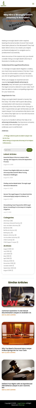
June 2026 (7, 254)
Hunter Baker (12, 21)
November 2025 (8, 263)
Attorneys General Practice (12, 223)
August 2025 (7, 270)
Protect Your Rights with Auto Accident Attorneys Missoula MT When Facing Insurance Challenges (16, 172)
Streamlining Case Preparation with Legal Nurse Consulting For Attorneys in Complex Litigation (17, 207)
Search (29, 150)
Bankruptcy (7, 233)
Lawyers (27, 21)
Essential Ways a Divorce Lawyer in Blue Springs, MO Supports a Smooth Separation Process (18, 159)
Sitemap (21, 405)
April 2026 (6, 258)
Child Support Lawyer (10, 242)
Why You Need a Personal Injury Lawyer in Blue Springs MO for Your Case (17, 349)
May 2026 (6, 256)
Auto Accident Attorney (11, 225)
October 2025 (8, 266)
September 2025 (9, 268)
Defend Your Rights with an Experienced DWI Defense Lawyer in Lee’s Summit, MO (17, 386)
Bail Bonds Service (9, 230)
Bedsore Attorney (9, 235)
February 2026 (8, 261)
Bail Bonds (7, 228)
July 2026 (6, 251)
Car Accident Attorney (10, 237)
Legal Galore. (21, 403)
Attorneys (7, 221)
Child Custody (8, 240)
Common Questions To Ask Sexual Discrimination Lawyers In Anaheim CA (16, 312)
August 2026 (7, 249)
